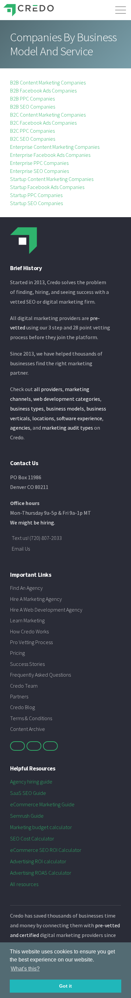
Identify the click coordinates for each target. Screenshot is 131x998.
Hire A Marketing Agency (36, 599)
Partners (19, 696)
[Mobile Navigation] (120, 8)
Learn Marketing (27, 620)
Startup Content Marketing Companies (51, 179)
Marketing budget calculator (41, 827)
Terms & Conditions (31, 718)
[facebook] (34, 746)
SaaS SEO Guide (28, 793)
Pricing (17, 652)
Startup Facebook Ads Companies (47, 187)
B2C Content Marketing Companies (48, 114)
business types (27, 408)
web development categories (66, 398)
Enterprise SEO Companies (39, 171)
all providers (48, 389)
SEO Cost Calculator (32, 838)
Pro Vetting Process (31, 642)
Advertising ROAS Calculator (40, 872)
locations (43, 418)
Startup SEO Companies (36, 203)
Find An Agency (26, 587)
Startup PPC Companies (36, 195)
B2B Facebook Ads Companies (43, 90)
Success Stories (27, 664)
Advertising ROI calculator (38, 861)
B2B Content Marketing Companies (48, 82)
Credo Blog (22, 707)
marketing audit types (67, 427)
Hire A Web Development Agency (46, 609)
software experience (79, 418)
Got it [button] (65, 986)
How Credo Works (29, 631)
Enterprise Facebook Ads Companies (50, 154)
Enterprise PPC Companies (39, 163)
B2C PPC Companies (32, 130)
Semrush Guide (27, 815)
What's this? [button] (25, 969)
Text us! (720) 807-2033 (37, 538)
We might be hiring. (32, 522)
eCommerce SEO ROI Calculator (45, 850)
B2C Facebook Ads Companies (43, 122)
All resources (24, 884)
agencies (20, 427)
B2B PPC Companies (32, 98)
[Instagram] (50, 746)
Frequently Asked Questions (40, 674)
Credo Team (24, 685)
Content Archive (27, 729)
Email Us (21, 548)
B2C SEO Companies (32, 138)
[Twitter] (17, 746)
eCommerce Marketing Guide (42, 804)
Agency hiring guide (31, 781)
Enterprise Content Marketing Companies (54, 146)
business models (65, 408)
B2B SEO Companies (32, 106)
